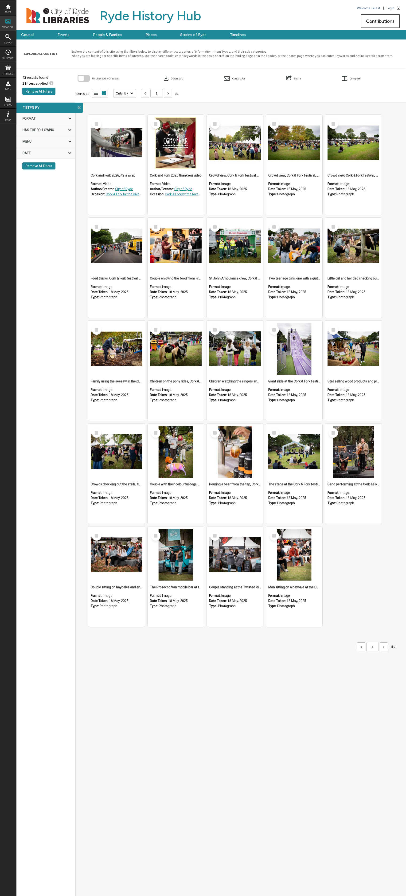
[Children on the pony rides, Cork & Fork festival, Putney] (176, 349)
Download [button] (173, 78)
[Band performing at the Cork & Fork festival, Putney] (353, 452)
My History (8, 58)
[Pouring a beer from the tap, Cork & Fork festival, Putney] (235, 452)
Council (27, 34)
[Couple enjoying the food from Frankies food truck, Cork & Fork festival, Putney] (176, 246)
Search (8, 42)
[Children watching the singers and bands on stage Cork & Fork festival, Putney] (235, 349)
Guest (375, 8)
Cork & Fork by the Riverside (126, 194)
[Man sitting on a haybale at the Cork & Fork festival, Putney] (294, 555)
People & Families (107, 34)
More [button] (8, 120)
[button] (235, 78)
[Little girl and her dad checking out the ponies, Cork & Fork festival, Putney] (353, 246)
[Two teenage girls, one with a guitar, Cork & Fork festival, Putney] (294, 246)
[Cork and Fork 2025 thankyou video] (176, 143)
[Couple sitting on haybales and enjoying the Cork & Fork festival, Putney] (116, 555)
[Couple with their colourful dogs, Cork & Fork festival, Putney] (176, 452)
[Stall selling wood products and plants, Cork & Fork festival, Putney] (353, 349)
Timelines (238, 34)
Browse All (8, 27)
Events (64, 34)
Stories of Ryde (193, 34)
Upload (8, 104)
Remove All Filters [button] (39, 91)
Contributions (380, 21)
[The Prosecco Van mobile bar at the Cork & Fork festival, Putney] (176, 555)
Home (8, 11)
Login (8, 89)
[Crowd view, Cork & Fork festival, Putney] (235, 143)
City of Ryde (124, 189)
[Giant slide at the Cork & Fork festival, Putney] (294, 349)
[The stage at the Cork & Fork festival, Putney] (294, 452)
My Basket (8, 73)
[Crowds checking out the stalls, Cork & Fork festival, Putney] (116, 452)
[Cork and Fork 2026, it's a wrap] (116, 143)
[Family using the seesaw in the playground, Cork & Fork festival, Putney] (116, 349)
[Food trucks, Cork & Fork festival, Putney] (116, 246)
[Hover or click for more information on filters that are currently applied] (51, 83)
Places (151, 34)
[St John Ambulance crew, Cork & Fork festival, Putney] (235, 246)
